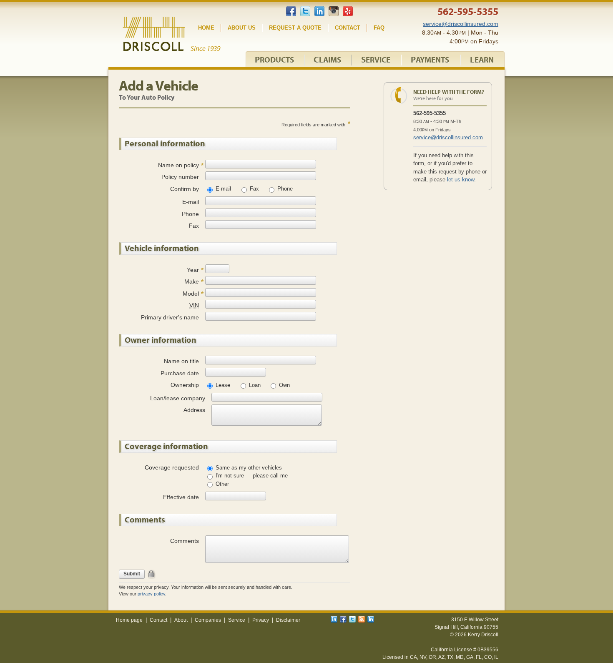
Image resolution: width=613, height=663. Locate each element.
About (181, 620)
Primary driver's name (170, 317)
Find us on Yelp (370, 619)
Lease (222, 385)
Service (236, 620)
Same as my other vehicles (248, 468)
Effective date (181, 497)
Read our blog (361, 619)
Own (283, 385)
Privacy (260, 620)
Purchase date (180, 373)
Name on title (181, 361)
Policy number (180, 176)
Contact (347, 28)
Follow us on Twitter (305, 11)
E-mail (222, 189)
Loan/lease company (177, 398)
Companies (208, 620)
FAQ (379, 28)
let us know (460, 179)
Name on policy (178, 165)
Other (221, 484)
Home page (129, 620)
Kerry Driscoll (483, 635)
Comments (184, 540)
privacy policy (151, 593)
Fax (253, 189)
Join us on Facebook (343, 619)
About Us (242, 28)
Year (193, 269)
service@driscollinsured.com (448, 137)
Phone (284, 189)
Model (191, 293)
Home (206, 28)
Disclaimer (288, 620)
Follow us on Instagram (334, 11)
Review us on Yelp (348, 11)
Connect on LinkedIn (319, 11)
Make (191, 281)
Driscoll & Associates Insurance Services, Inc (172, 34)
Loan (254, 385)
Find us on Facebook (291, 12)
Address (194, 410)
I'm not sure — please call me (251, 475)
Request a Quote (295, 28)
